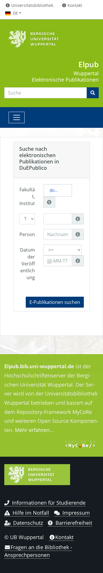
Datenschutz (28, 522)
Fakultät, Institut (27, 196)
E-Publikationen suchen (54, 302)
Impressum (76, 512)
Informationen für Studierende (49, 502)
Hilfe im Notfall (31, 512)
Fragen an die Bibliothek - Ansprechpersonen (38, 551)
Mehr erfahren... (34, 430)
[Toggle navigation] (17, 117)
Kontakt (64, 537)
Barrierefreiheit (74, 522)
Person (27, 234)
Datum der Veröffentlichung (27, 264)
